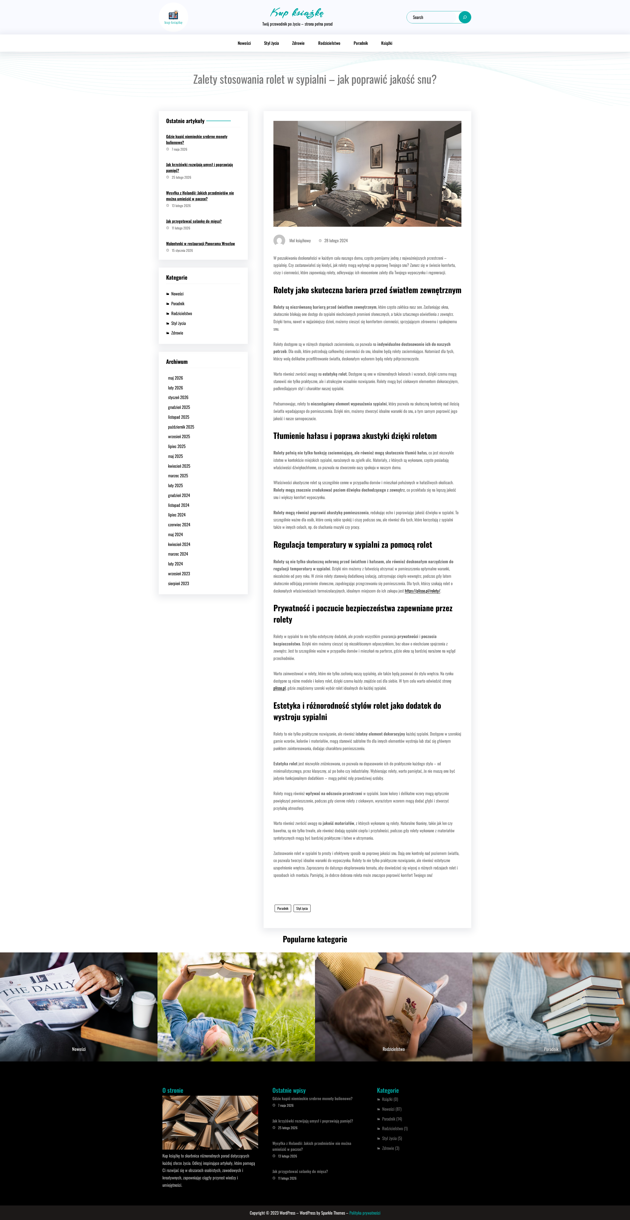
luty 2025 (175, 485)
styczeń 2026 (178, 397)
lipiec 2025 (177, 446)
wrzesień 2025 (179, 436)
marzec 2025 (178, 475)
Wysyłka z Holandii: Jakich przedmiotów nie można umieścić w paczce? (200, 196)
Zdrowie (177, 333)
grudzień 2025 (179, 407)
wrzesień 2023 (179, 573)
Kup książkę (297, 12)
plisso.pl (279, 688)
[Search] (465, 17)
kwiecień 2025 (179, 466)
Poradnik (177, 303)
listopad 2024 (178, 505)
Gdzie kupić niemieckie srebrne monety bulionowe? (196, 139)
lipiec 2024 (177, 515)
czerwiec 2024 (179, 524)
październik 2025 (181, 427)
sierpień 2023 (178, 583)
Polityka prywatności (364, 1213)
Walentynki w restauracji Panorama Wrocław (200, 243)
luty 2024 (175, 564)
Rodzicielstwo (181, 313)
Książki (387, 1099)
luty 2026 (175, 388)
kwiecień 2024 (179, 544)
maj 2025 (175, 456)
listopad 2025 (178, 417)
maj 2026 (175, 378)
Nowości (177, 293)
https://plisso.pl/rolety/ (422, 591)
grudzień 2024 (179, 495)
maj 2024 (175, 534)
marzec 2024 (178, 554)
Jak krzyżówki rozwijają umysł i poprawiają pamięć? (199, 167)
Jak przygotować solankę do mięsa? (194, 221)
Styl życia (178, 323)
